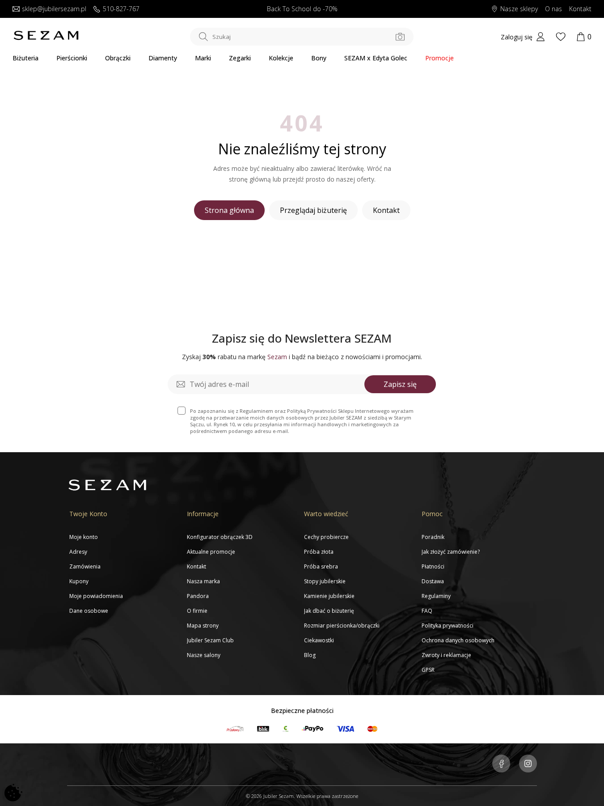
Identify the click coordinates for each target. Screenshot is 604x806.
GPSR (428, 670)
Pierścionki (71, 58)
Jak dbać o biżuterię (329, 611)
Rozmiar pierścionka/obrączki (342, 625)
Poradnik (433, 537)
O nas (553, 9)
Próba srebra (321, 566)
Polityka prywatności (447, 625)
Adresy (78, 552)
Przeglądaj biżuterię (313, 210)
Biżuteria (25, 58)
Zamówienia (85, 566)
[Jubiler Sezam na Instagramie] (528, 764)
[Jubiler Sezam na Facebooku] (501, 764)
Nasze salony (203, 655)
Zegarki (240, 58)
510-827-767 (121, 9)
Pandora (198, 596)
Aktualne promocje (211, 552)
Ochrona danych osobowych (458, 640)
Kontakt (580, 9)
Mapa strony (203, 625)
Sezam (277, 356)
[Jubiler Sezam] (46, 38)
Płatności (433, 566)
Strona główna (229, 210)
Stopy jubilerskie (325, 581)
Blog (310, 655)
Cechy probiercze (326, 537)
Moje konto (83, 537)
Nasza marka (203, 581)
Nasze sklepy (519, 9)
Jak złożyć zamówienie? (451, 552)
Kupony (79, 581)
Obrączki (118, 58)
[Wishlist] (561, 36)
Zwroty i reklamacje (446, 655)
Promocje (439, 58)
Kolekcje (281, 58)
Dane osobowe (88, 611)
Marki (203, 58)
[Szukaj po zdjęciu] (400, 36)
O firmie (197, 611)
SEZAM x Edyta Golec (375, 58)
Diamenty (162, 58)
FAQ (427, 611)
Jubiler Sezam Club (210, 640)
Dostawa (433, 581)
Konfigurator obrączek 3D (220, 537)
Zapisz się (400, 384)
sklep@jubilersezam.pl (54, 9)
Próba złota (319, 552)
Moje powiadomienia (96, 596)
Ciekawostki (319, 640)
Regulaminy (436, 596)
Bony (318, 58)
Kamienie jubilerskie (329, 596)
